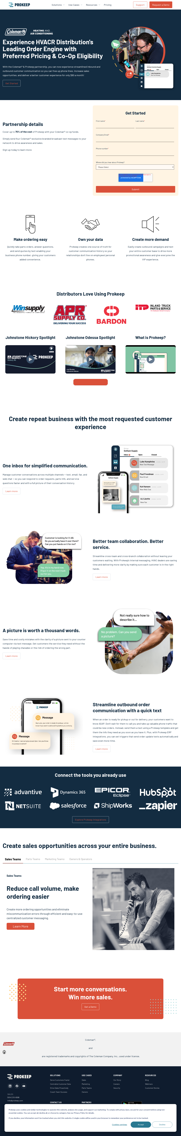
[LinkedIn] (10, 1086)
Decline (162, 1124)
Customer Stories (152, 1088)
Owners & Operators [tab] (80, 859)
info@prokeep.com (15, 1100)
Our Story (117, 1080)
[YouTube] (24, 1086)
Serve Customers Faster (60, 1080)
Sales (84, 1080)
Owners (85, 1092)
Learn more (11, 491)
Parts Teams (87, 1088)
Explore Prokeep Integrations (90, 819)
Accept (141, 1124)
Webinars (149, 1084)
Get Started (11, 83)
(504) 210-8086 (13, 1097)
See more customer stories (90, 382)
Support (140, 4)
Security (116, 1088)
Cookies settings (119, 1124)
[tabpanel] (90, 911)
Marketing (86, 1084)
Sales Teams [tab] (13, 859)
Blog (147, 1080)
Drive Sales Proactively (59, 1088)
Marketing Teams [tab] (55, 859)
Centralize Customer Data (60, 1084)
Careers (116, 1084)
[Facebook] (17, 1086)
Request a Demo (160, 4)
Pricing (107, 4)
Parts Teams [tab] (33, 859)
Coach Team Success (58, 1092)
